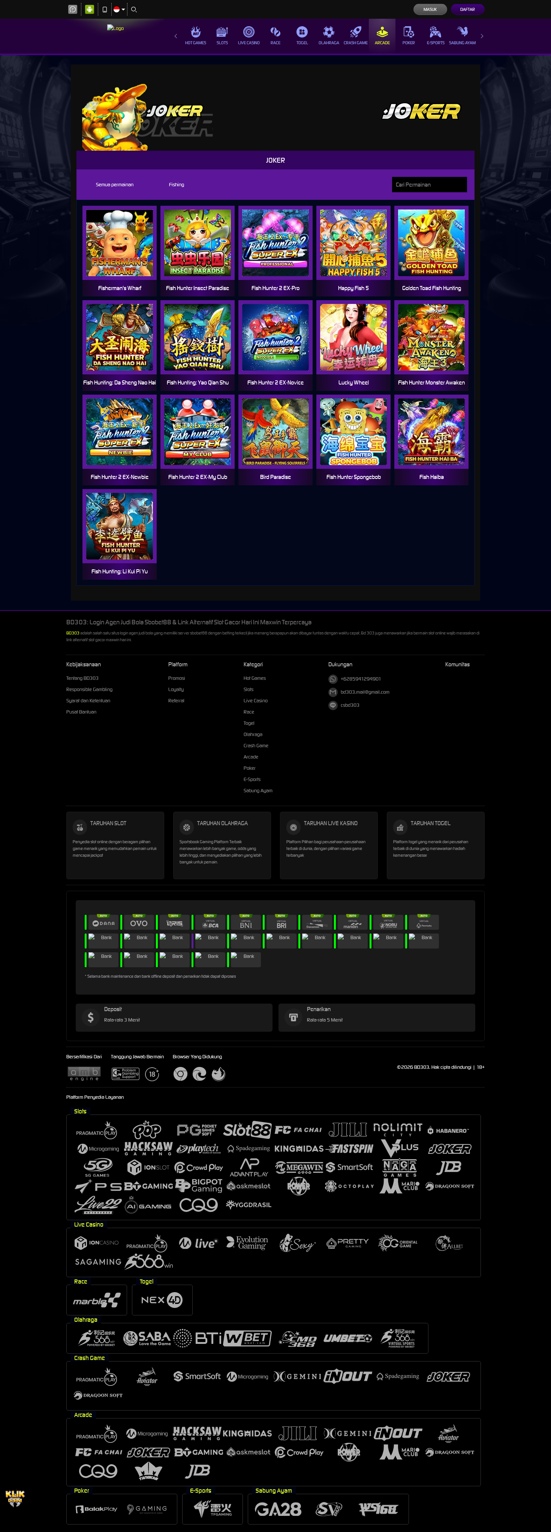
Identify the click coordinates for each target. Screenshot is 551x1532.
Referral (176, 700)
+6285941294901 (361, 679)
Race (275, 42)
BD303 (72, 633)
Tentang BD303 (82, 678)
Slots (222, 42)
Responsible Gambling (89, 689)
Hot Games (195, 42)
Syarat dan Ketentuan (88, 700)
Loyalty (176, 689)
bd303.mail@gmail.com (365, 692)
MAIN (124, 243)
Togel (302, 42)
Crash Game (356, 42)
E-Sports (436, 42)
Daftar (467, 9)
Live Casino (249, 42)
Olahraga (329, 42)
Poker (409, 42)
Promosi (176, 678)
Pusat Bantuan (81, 712)
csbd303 (350, 705)
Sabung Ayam (462, 42)
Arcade (382, 42)
